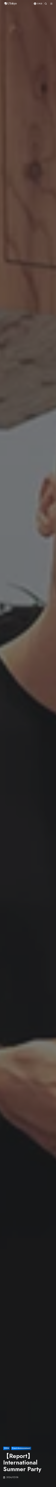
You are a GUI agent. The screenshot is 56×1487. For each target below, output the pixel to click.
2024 (6, 1448)
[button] (45, 3)
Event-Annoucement (21, 1448)
